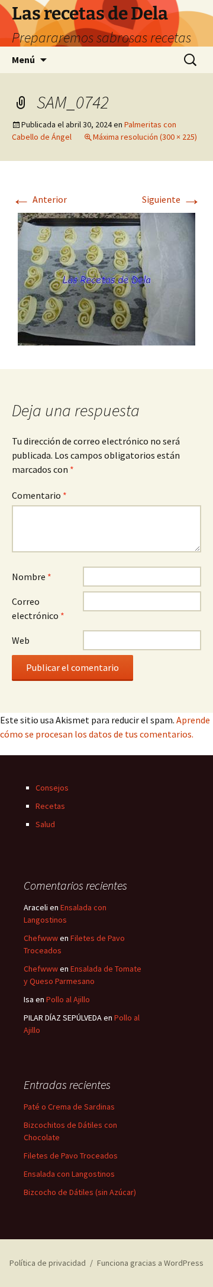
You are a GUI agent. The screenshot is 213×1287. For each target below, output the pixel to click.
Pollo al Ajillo (68, 999)
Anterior (39, 199)
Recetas (50, 806)
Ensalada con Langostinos (69, 1173)
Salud (45, 824)
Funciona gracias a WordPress (150, 1263)
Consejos (52, 787)
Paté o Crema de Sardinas (69, 1106)
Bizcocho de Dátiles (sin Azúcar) (80, 1192)
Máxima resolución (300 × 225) (145, 136)
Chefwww (41, 938)
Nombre (31, 576)
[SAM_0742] (106, 278)
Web (21, 640)
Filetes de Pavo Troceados (71, 1155)
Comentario (39, 495)
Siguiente (171, 199)
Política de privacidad (47, 1263)
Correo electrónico (38, 608)
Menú (23, 59)
